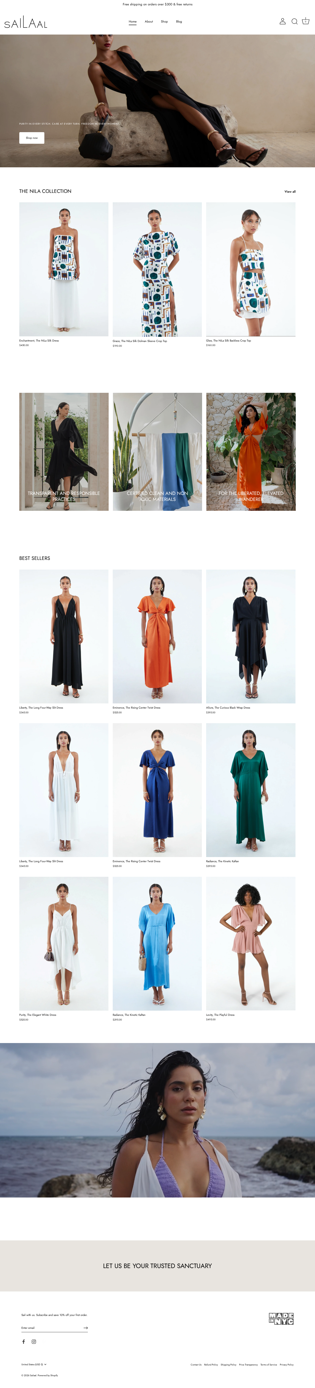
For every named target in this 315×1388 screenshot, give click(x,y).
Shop (164, 21)
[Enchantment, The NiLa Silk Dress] (63, 269)
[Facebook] (23, 1341)
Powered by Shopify (48, 1375)
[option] (157, 83)
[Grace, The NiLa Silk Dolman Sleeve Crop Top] (157, 269)
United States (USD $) (32, 1364)
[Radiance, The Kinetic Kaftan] (250, 790)
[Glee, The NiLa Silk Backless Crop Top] (250, 269)
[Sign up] (86, 1328)
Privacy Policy (287, 1364)
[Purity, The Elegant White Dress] (63, 944)
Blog (179, 21)
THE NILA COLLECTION (45, 191)
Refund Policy (211, 1364)
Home (132, 21)
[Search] (294, 21)
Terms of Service (269, 1364)
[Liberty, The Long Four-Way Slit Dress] (63, 637)
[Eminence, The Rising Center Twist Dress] (157, 637)
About (149, 21)
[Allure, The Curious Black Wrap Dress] (250, 636)
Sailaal (33, 1375)
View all (290, 192)
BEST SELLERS (34, 558)
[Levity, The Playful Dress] (250, 944)
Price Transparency (248, 1364)
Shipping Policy (228, 1364)
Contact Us (196, 1364)
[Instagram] (34, 1341)
